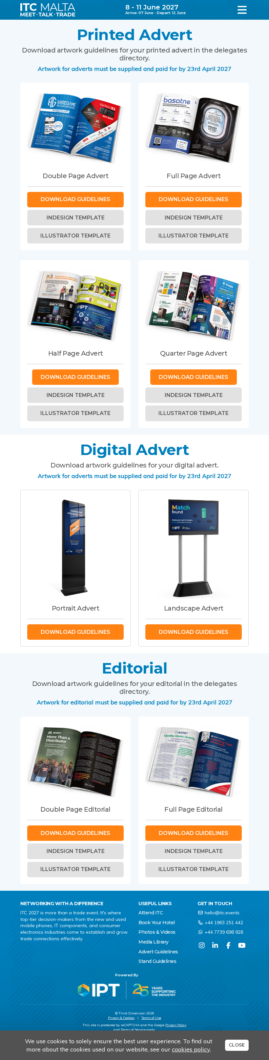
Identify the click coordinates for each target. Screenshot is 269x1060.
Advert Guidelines (158, 952)
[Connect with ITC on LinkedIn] (215, 945)
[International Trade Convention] (47, 9)
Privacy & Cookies (121, 1018)
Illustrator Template (75, 236)
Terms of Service (133, 1030)
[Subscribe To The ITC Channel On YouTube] (242, 945)
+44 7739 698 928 (224, 932)
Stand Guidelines (157, 961)
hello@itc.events (222, 913)
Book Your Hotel (156, 922)
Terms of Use (151, 1018)
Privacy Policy (175, 1025)
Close (237, 1045)
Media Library (153, 942)
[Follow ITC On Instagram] (201, 945)
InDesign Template (76, 218)
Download (75, 199)
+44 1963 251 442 (224, 922)
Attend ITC (150, 913)
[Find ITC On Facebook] (228, 945)
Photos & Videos (157, 932)
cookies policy (191, 1049)
